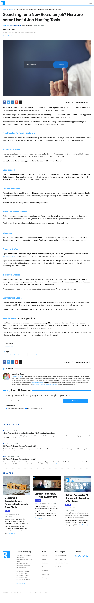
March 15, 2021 (39, 25)
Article (6, 25)
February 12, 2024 (13, 430)
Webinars (45, 570)
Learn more (20, 583)
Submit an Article (9, 29)
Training (44, 578)
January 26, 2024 (13, 456)
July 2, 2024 (8, 516)
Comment (67, 102)
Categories (9, 344)
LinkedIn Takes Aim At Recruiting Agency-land (46, 495)
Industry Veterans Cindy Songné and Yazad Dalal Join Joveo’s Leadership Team (29, 433)
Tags (7, 352)
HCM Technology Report (34, 408)
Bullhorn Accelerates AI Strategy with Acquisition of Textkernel (77, 498)
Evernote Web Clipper (12, 298)
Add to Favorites (82, 102)
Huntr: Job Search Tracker (15, 211)
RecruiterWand (9, 318)
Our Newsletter (62, 555)
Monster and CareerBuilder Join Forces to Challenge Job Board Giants (16, 502)
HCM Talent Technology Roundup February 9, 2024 (19, 446)
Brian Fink (43, 503)
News (4, 430)
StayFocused (9, 170)
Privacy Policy (44, 592)
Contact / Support (63, 566)
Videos (44, 566)
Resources (45, 574)
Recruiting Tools (15, 25)
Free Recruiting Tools (9, 355)
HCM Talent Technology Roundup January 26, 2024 (19, 459)
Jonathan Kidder (27, 25)
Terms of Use (34, 592)
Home (4, 9)
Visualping (7, 233)
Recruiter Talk (22, 355)
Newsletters (10, 406)
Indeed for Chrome (11, 275)
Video (37, 355)
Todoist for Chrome (11, 149)
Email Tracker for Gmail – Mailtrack (19, 133)
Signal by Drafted (10, 249)
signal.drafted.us (9, 256)
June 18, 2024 (70, 510)
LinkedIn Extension (11, 188)
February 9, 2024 (13, 443)
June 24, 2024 (52, 503)
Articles (11, 9)
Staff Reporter (14, 514)
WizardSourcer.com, (37, 382)
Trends (31, 355)
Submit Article (8, 36)
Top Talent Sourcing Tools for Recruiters (45, 384)
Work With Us (62, 559)
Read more (22, 438)
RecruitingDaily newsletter (16, 408)
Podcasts (45, 563)
